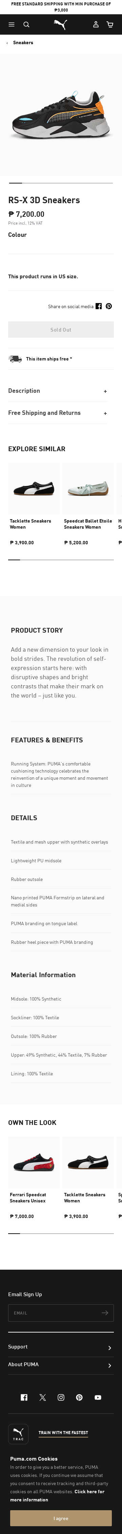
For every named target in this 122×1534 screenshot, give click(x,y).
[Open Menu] (13, 24)
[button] (13, 24)
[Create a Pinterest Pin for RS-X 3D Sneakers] (109, 306)
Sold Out (60, 330)
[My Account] (95, 24)
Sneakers (23, 42)
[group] (34, 501)
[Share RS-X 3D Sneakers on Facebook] (99, 306)
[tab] (15, 183)
